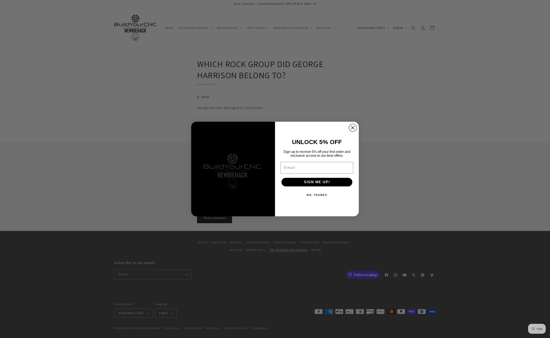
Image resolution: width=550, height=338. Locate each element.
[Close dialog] (353, 128)
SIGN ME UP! (317, 182)
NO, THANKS (317, 195)
